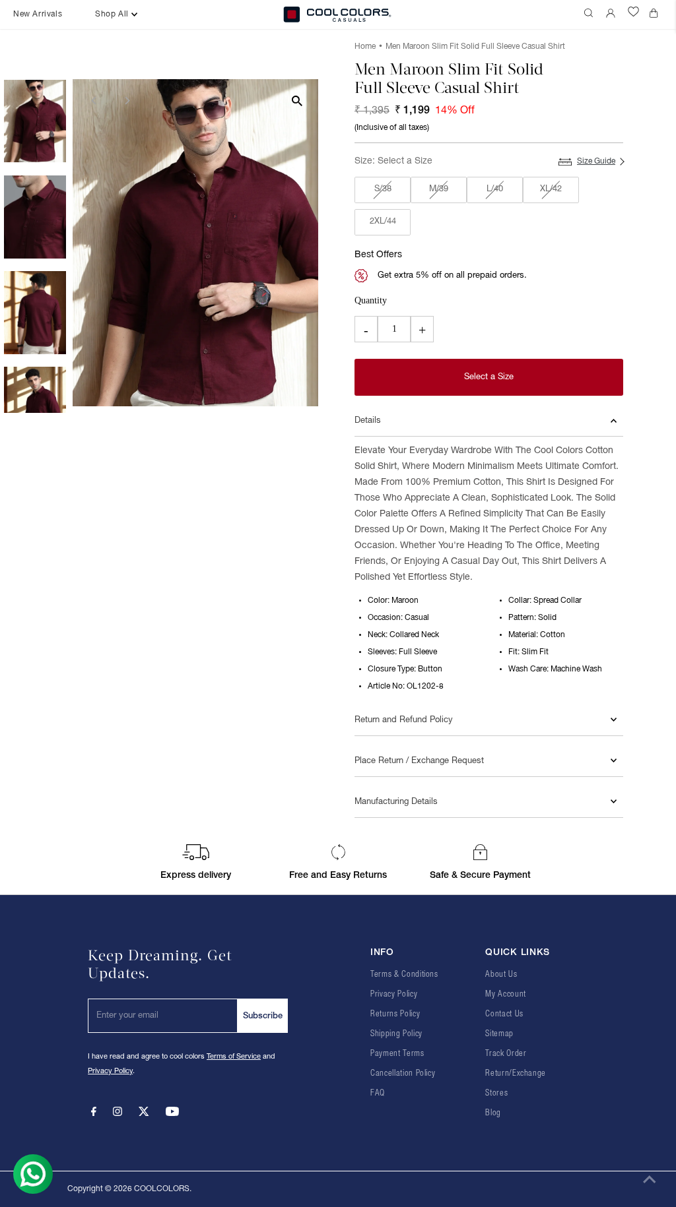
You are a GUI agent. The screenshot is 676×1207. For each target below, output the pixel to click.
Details (368, 421)
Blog (493, 1113)
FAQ (377, 1093)
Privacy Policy (110, 1071)
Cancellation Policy (402, 1073)
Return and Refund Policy (404, 720)
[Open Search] (590, 14)
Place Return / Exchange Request (419, 761)
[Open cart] (656, 14)
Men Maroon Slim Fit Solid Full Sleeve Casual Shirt (475, 46)
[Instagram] (117, 1114)
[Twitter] (143, 1114)
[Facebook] (94, 1114)
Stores (496, 1093)
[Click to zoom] (297, 100)
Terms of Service (234, 1056)
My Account (505, 994)
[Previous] (94, 100)
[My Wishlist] (633, 14)
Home (365, 46)
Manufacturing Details (396, 802)
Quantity (371, 300)
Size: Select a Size (393, 161)
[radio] (383, 190)
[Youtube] (172, 1114)
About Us (501, 974)
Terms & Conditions (404, 974)
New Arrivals (37, 14)
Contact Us (504, 1014)
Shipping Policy (396, 1033)
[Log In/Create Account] (612, 14)
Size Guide (596, 161)
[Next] (126, 100)
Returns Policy (395, 1014)
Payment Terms (397, 1053)
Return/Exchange (515, 1073)
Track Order (505, 1053)
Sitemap (499, 1033)
